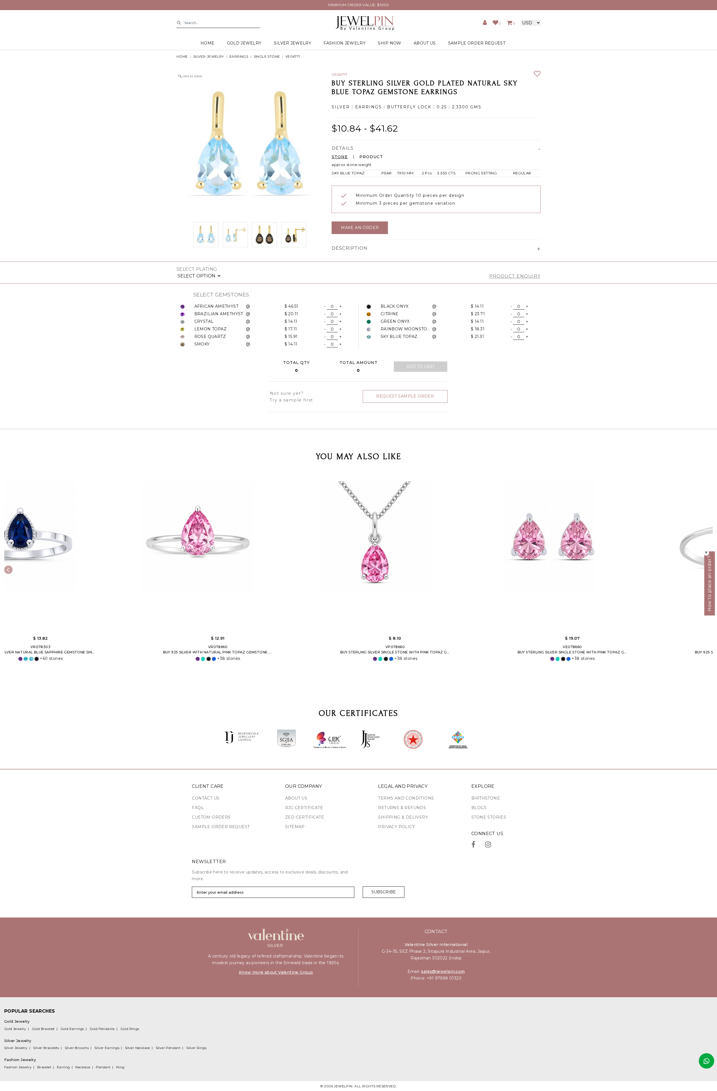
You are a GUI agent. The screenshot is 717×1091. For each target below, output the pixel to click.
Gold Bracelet (43, 1029)
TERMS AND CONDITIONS (406, 798)
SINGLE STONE (267, 56)
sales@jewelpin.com (443, 971)
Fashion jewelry (344, 43)
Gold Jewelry (15, 1029)
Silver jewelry (292, 43)
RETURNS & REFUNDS (402, 807)
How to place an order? (709, 583)
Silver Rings (196, 1048)
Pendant (103, 1067)
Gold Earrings (72, 1029)
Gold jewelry (244, 43)
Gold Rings (129, 1029)
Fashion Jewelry (18, 1067)
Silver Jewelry (16, 1048)
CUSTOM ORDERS (211, 817)
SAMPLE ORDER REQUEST (476, 43)
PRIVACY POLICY (396, 826)
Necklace (82, 1067)
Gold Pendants (102, 1029)
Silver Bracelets (46, 1048)
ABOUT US (425, 43)
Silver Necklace (137, 1048)
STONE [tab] (340, 157)
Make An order (360, 227)
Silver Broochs (77, 1048)
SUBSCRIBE (383, 891)
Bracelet (44, 1067)
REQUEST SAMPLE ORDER (405, 396)
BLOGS (478, 807)
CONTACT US (205, 798)
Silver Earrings (106, 1048)
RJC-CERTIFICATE (304, 807)
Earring (63, 1067)
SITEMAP (295, 826)
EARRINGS (238, 56)
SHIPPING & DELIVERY (403, 817)
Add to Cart (420, 366)
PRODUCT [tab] (371, 157)
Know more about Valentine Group (276, 972)
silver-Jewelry (208, 56)
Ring (120, 1067)
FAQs (197, 807)
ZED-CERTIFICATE (304, 817)
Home (207, 43)
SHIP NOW (389, 43)
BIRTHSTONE (485, 798)
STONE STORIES (488, 817)
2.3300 (460, 107)
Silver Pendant (168, 1048)
